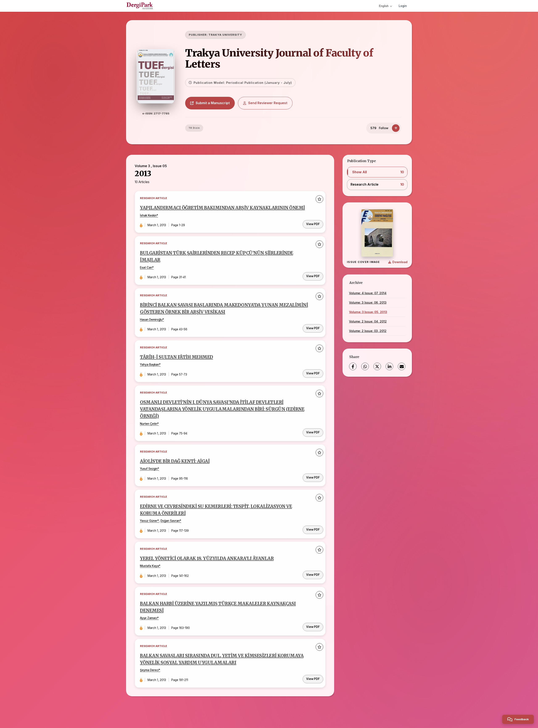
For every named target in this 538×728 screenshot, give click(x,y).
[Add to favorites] (319, 199)
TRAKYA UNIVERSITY (225, 34)
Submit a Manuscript (213, 103)
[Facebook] (353, 366)
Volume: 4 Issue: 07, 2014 (367, 293)
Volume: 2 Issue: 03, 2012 (367, 331)
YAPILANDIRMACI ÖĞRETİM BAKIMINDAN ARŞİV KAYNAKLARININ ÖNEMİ (222, 208)
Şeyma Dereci (149, 670)
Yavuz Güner (148, 520)
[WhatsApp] (365, 366)
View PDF (313, 224)
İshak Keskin (148, 215)
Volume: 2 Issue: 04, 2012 (368, 321)
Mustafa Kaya (149, 566)
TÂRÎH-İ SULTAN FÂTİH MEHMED (176, 357)
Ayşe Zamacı (148, 618)
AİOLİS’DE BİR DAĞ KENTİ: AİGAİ (175, 461)
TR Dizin (194, 127)
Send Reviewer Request (267, 103)
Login (403, 6)
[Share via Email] (401, 366)
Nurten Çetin (148, 423)
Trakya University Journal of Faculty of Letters (279, 58)
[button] (377, 172)
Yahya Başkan (149, 364)
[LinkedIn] (389, 366)
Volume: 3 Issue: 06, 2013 (367, 302)
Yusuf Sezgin (149, 468)
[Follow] (396, 128)
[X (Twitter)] (377, 366)
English (384, 6)
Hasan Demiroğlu (151, 319)
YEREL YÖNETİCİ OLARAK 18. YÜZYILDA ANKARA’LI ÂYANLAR (207, 558)
